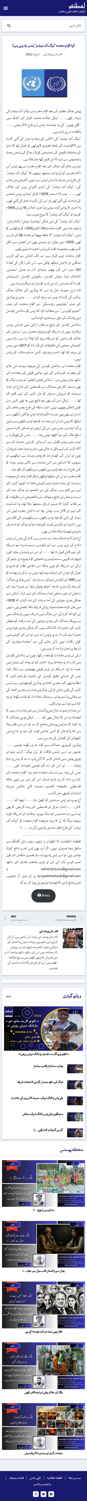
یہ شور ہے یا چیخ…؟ (43, 1210)
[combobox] (47, 26)
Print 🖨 (43, 895)
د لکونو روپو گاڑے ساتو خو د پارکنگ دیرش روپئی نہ (44, 1054)
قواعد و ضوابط (16, 1478)
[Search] (8, 26)
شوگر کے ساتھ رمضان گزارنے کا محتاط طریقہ (40, 1082)
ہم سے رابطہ (74, 1478)
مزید (8, 996)
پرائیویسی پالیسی (42, 1484)
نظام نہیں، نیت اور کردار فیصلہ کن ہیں (43, 1332)
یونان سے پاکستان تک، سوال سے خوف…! (43, 1271)
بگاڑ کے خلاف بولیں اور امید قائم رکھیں (43, 1392)
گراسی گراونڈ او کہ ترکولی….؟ (48, 1130)
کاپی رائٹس (35, 1478)
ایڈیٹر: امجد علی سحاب (72, 11)
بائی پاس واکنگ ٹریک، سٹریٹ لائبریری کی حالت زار (37, 1098)
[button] (5, 8)
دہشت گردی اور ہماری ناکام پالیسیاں (43, 1453)
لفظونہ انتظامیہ (54, 1478)
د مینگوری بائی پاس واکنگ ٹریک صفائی (43, 1114)
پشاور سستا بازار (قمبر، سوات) (48, 1066)
